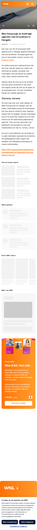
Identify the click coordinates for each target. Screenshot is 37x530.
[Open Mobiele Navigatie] (32, 3)
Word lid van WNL (18, 403)
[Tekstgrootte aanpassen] (28, 26)
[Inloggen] (27, 3)
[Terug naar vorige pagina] (4, 26)
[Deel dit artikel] (33, 26)
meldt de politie (8, 60)
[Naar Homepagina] (5, 4)
